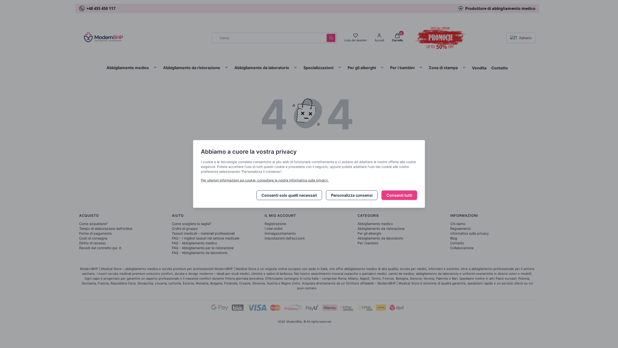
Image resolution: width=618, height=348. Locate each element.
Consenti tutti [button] (399, 195)
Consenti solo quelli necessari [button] (289, 195)
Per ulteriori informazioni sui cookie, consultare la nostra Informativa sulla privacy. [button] (265, 180)
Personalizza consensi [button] (351, 195)
